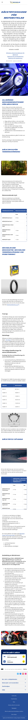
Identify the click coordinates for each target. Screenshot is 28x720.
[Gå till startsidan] (15, 2)
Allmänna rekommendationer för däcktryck (15, 53)
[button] (14, 656)
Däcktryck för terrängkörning (15, 56)
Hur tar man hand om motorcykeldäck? (13, 669)
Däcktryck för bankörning (15, 58)
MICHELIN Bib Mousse (13, 305)
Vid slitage (8, 340)
